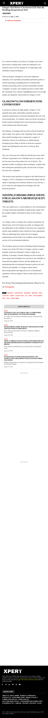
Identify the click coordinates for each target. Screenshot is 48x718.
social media (37, 295)
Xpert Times (15, 298)
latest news (19, 295)
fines (40, 293)
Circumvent (18, 293)
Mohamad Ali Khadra (14, 20)
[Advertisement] (24, 416)
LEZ (26, 295)
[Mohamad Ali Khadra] (3, 20)
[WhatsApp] (20, 25)
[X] (9, 25)
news (30, 295)
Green (12, 295)
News (6, 311)
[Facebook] (4, 25)
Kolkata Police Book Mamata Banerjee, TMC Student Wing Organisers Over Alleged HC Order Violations (23, 358)
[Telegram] (30, 25)
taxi (3, 298)
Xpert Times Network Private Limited (28, 679)
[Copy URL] (35, 25)
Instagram (9, 286)
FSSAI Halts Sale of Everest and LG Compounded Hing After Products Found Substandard (22, 313)
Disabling (27, 293)
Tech (8, 298)
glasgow (5, 295)
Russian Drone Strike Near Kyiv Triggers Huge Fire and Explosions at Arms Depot (23, 327)
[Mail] (13, 685)
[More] (40, 25)
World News (6, 13)
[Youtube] (20, 685)
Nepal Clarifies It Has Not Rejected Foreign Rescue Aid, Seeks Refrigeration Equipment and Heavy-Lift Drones (24, 342)
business (10, 293)
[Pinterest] (15, 25)
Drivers (34, 293)
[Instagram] (6, 685)
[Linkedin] (25, 25)
